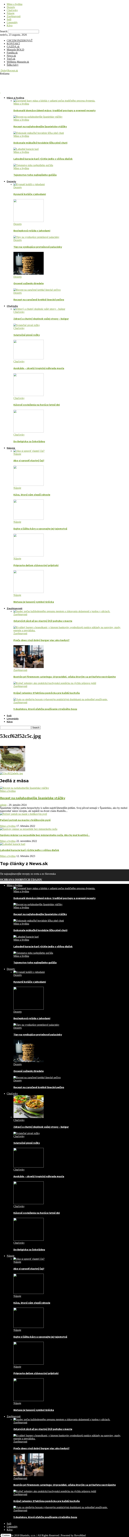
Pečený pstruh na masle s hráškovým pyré (25, 820)
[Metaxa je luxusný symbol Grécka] (28, 592)
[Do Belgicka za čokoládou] (28, 431)
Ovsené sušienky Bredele (28, 283)
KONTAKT (13, 43)
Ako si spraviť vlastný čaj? (28, 460)
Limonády (12, 22)
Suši (9, 19)
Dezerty (11, 7)
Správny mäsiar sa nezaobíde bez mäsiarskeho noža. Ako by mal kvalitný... (45, 835)
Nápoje (10, 13)
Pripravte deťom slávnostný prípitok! (36, 565)
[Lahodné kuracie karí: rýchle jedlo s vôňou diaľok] (26, 149)
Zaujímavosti (13, 16)
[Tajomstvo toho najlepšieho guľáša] (33, 165)
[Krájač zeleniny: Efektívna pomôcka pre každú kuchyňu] (54, 683)
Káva (9, 25)
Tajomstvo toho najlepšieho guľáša (35, 174)
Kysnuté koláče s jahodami (29, 194)
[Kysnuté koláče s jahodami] (29, 184)
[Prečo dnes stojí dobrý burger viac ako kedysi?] (71, 630)
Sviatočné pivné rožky (26, 335)
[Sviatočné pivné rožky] (26, 325)
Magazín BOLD (15, 49)
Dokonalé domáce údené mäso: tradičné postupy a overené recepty (54, 110)
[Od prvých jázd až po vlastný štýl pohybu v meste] (61, 611)
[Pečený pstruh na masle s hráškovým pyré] (23, 814)
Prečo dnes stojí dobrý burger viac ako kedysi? (41, 640)
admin (3, 804)
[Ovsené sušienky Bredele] (28, 273)
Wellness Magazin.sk (18, 61)
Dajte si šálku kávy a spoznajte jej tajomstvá (40, 528)
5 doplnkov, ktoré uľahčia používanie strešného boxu (45, 709)
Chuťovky (12, 10)
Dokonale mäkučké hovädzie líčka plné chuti (40, 142)
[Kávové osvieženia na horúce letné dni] (28, 395)
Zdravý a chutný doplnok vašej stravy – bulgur (41, 318)
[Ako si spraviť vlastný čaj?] (29, 450)
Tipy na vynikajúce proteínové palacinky (37, 246)
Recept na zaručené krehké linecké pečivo (38, 299)
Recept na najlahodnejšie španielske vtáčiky (40, 126)
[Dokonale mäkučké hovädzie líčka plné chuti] (38, 133)
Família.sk (12, 52)
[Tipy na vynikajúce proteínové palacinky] (36, 237)
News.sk (11, 55)
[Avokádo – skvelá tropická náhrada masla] (28, 358)
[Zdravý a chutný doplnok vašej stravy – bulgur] (39, 308)
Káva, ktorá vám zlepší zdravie (31, 494)
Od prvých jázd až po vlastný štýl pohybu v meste (42, 621)
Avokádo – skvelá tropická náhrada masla (38, 368)
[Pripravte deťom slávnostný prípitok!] (28, 555)
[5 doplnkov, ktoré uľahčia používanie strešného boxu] (60, 699)
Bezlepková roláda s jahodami (31, 230)
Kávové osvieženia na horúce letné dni (36, 404)
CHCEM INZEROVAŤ (20, 40)
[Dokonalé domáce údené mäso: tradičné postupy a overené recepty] (54, 100)
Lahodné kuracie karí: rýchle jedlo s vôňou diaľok (43, 158)
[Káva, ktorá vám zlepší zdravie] (28, 484)
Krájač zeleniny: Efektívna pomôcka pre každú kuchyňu (46, 693)
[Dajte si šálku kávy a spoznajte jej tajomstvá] (28, 518)
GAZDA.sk (13, 46)
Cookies (6, 1535)
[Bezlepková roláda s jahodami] (28, 221)
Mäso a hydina (14, 4)
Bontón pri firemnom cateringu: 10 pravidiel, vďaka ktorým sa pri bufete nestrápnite (64, 676)
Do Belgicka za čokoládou (29, 441)
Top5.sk (11, 58)
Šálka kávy (12, 64)
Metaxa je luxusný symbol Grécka (33, 601)
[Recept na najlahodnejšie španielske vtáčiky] (37, 116)
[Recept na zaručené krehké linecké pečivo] (37, 289)
